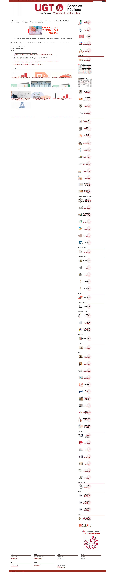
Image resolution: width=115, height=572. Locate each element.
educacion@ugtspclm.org (37, 565)
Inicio (10, 0)
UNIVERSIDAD (21, 0)
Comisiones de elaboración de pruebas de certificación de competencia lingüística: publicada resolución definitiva (41, 99)
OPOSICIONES (26, 22)
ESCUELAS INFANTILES (28, 0)
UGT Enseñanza (13, 22)
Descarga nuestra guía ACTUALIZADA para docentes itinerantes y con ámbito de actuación (62, 78)
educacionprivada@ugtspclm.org (61, 559)
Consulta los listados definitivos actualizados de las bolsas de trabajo (41, 77)
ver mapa (12, 557)
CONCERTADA (40, 0)
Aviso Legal (15, 0)
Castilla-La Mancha (22, 22)
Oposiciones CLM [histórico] (32, 22)
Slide (36, 22)
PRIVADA (35, 0)
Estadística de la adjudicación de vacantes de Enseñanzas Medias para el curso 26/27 (62, 99)
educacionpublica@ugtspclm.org (14, 558)
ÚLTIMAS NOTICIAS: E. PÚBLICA (40, 22)
